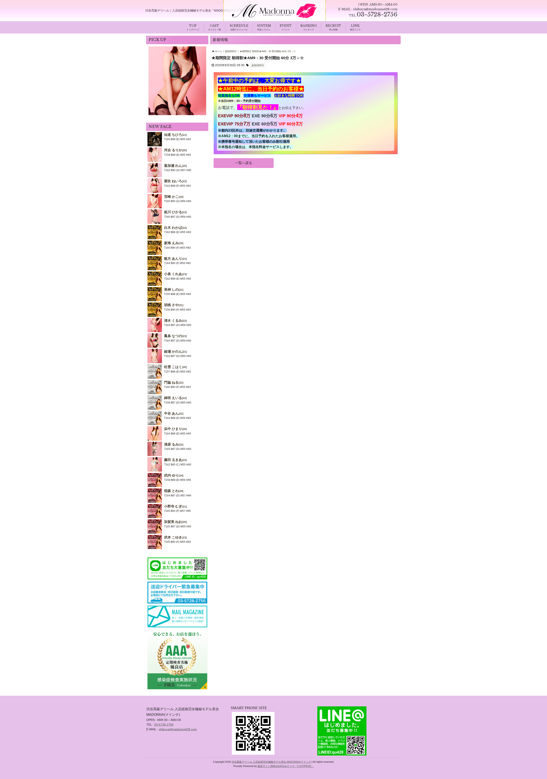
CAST (214, 26)
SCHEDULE (239, 26)
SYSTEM (264, 26)
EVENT (286, 26)
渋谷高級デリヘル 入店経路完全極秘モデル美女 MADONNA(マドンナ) (272, 761)
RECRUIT (333, 26)
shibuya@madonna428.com (375, 9)
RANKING (308, 26)
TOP (193, 26)
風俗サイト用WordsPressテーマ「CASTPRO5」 (285, 766)
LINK (355, 26)
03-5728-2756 (164, 724)
